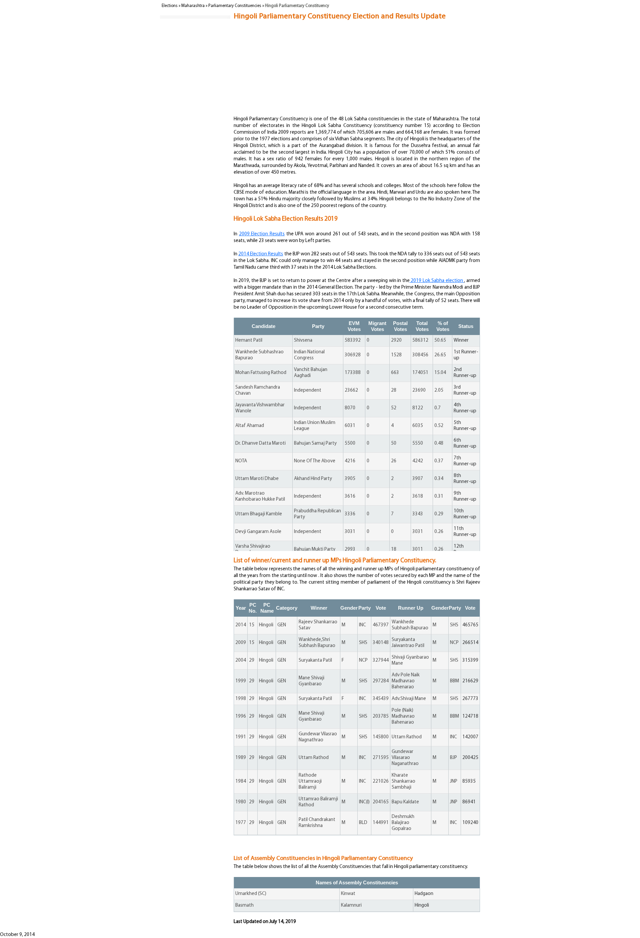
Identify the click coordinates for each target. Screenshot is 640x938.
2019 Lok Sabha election (437, 280)
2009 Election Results (262, 234)
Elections (170, 6)
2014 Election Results (260, 254)
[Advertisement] (355, 46)
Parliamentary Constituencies (234, 6)
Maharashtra (193, 6)
